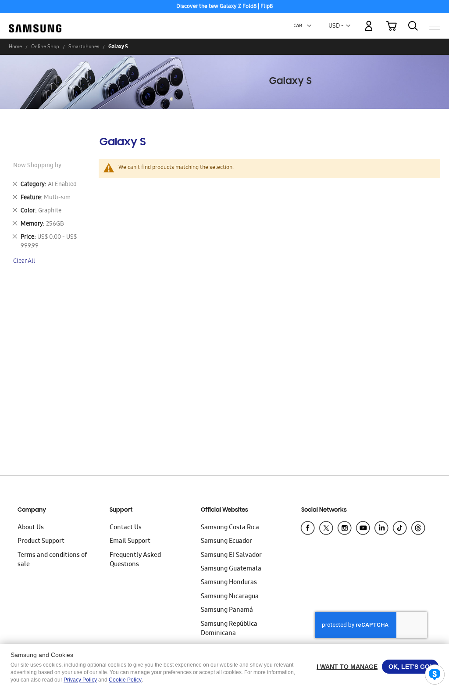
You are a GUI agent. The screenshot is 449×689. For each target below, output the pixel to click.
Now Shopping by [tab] (37, 166)
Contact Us (126, 528)
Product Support (41, 541)
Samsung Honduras (229, 583)
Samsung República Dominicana (229, 629)
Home (15, 46)
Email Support (130, 541)
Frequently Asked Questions (135, 560)
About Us (31, 528)
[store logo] (35, 21)
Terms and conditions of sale (52, 560)
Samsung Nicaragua (230, 597)
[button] (309, 26)
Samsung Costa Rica (230, 528)
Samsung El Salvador (231, 555)
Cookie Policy (125, 680)
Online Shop (45, 46)
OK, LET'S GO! (410, 666)
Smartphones (83, 46)
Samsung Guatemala (231, 569)
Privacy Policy (80, 680)
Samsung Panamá (227, 610)
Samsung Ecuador (226, 541)
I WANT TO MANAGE (347, 666)
